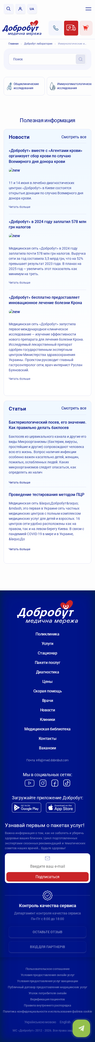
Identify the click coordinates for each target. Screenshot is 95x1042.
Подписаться (47, 877)
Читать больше (19, 207)
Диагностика (47, 672)
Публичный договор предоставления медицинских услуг (47, 987)
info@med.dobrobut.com (52, 760)
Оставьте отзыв (47, 932)
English (65, 1022)
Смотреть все (73, 137)
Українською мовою (40, 1022)
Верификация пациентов (47, 999)
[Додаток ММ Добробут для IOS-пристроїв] (60, 808)
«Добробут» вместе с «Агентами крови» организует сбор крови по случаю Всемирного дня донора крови (45, 156)
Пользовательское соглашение (48, 969)
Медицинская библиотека (47, 729)
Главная (14, 43)
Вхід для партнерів (47, 947)
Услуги (47, 643)
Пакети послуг (47, 662)
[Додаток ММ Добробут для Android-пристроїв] (26, 808)
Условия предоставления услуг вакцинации (47, 981)
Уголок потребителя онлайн (47, 993)
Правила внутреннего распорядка (47, 1005)
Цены (47, 681)
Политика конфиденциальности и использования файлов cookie (47, 1011)
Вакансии (47, 748)
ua (32, 9)
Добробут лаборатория (38, 43)
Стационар (47, 653)
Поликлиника (47, 634)
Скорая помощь (47, 691)
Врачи (47, 700)
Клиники (47, 719)
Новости (47, 710)
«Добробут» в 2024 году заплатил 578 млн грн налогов (47, 224)
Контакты (47, 738)
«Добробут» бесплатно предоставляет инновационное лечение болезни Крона (45, 300)
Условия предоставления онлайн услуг (48, 975)
